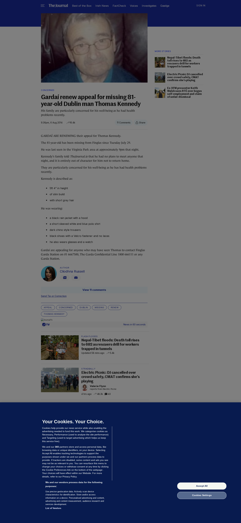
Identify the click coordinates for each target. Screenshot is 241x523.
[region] (120, 462)
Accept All (202, 486)
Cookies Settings (202, 495)
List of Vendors (53, 508)
